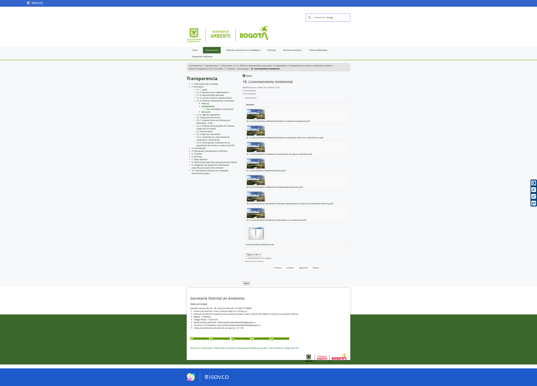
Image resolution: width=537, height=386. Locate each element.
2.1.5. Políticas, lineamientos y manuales (253, 65)
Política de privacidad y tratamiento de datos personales (241, 348)
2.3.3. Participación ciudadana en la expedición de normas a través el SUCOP (215, 144)
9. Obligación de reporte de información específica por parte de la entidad (210, 166)
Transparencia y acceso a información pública (310, 65)
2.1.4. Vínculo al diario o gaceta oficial (214, 98)
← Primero (277, 267)
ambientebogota (281, 338)
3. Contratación (199, 148)
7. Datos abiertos (199, 159)
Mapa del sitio (292, 348)
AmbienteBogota (201, 338)
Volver (246, 283)
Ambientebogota (242, 338)
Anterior (290, 267)
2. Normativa (226, 65)
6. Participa (197, 156)
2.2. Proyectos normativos (208, 134)
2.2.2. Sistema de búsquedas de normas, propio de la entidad (215, 127)
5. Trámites (230, 68)
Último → (316, 267)
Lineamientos (280, 65)
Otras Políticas (276, 348)
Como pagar (243, 68)
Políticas (205, 103)
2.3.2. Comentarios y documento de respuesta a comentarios (213, 138)
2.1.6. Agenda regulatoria (208, 114)
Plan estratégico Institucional (219, 109)
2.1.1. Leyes (201, 89)
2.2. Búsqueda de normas (208, 117)
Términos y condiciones (201, 348)
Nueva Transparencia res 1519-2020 (206, 68)
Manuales (206, 112)
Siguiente (303, 267)
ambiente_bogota (221, 338)
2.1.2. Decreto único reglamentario (212, 92)
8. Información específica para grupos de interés (214, 162)
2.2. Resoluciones (204, 131)
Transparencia (195, 65)
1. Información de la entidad (205, 84)
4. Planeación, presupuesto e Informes (210, 151)
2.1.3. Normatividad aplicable (210, 95)
